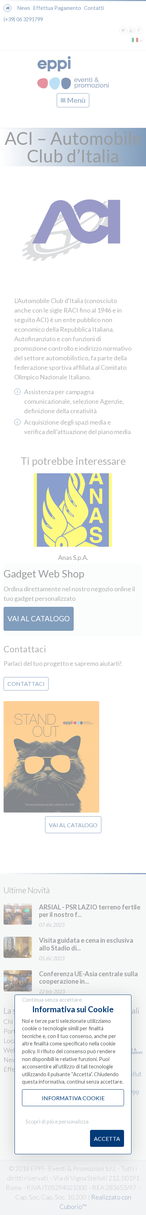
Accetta (107, 1138)
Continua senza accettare (52, 999)
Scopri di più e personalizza (57, 1121)
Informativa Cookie (73, 1098)
